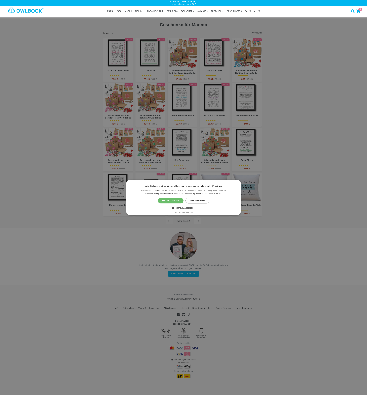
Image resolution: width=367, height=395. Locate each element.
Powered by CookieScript (183, 212)
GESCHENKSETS (234, 11)
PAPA (119, 11)
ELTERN (138, 11)
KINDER (128, 11)
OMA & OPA (172, 11)
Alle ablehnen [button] (197, 200)
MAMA (110, 11)
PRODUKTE (216, 11)
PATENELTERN (187, 11)
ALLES (257, 11)
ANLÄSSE (201, 11)
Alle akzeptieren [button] (170, 200)
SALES (248, 11)
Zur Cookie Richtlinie (212, 193)
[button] (183, 208)
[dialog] (183, 197)
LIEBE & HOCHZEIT (154, 11)
